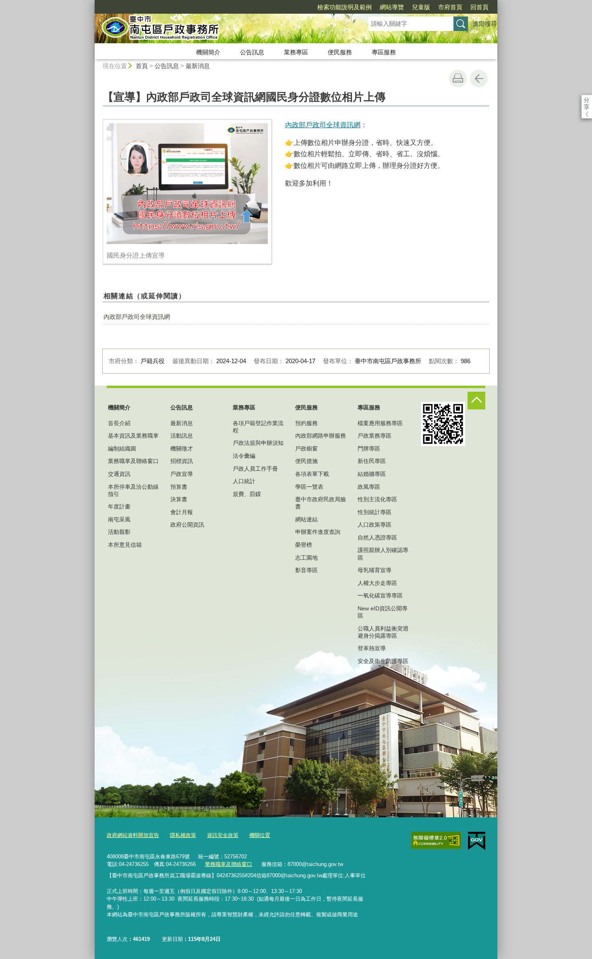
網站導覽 (392, 7)
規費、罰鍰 (247, 494)
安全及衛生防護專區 (383, 661)
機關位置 (259, 835)
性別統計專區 (374, 512)
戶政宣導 (181, 474)
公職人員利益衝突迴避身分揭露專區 (383, 632)
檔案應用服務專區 (380, 423)
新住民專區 (372, 461)
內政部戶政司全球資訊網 (322, 124)
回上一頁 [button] (479, 78)
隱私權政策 (183, 835)
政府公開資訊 (187, 524)
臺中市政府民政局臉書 (320, 503)
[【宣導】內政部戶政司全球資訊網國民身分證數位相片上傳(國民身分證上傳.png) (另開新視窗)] (187, 183)
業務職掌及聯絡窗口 (133, 461)
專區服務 (384, 52)
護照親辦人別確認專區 (383, 553)
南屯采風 (119, 519)
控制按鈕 (476, 400)
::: (91, 3)
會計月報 (181, 512)
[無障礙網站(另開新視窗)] (436, 840)
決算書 (178, 499)
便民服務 (340, 52)
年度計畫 (119, 506)
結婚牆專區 (372, 474)
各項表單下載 (312, 474)
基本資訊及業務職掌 (133, 435)
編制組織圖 (122, 448)
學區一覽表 (309, 487)
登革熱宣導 (372, 648)
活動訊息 (181, 435)
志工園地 (306, 557)
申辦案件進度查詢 (317, 532)
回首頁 (479, 7)
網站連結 (306, 519)
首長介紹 (119, 423)
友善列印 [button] (458, 78)
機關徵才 (181, 448)
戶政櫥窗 (306, 448)
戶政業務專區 (374, 435)
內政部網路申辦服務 (320, 435)
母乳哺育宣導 (374, 570)
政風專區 (369, 487)
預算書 (178, 487)
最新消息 (198, 65)
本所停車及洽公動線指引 (133, 490)
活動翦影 (119, 532)
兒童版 (421, 7)
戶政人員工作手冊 (255, 468)
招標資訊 (181, 461)
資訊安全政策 (222, 835)
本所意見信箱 (125, 545)
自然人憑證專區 (377, 537)
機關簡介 (208, 52)
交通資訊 (119, 474)
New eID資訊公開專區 (383, 612)
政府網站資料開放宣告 (133, 835)
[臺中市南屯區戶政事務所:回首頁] (222, 29)
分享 (587, 100)
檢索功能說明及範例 (344, 7)
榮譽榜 (303, 545)
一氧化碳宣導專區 (380, 595)
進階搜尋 (485, 23)
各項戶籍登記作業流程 (258, 427)
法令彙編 (244, 456)
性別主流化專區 (377, 499)
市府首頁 (450, 7)
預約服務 (306, 423)
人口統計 (244, 481)
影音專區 (306, 570)
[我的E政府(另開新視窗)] (476, 841)
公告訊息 (252, 52)
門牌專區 (369, 448)
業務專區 (296, 52)
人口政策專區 (374, 524)
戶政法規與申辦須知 (258, 443)
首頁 (142, 65)
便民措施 (306, 461)
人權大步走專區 (377, 583)
